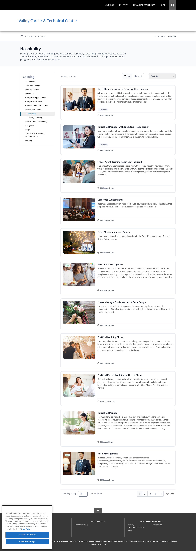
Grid (140, 76)
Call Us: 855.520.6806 (164, 36)
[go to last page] (161, 493)
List (129, 76)
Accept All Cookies (27, 534)
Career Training (81, 524)
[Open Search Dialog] (172, 5)
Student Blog (157, 524)
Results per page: (70, 494)
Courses (30, 36)
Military (131, 524)
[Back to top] (98, 523)
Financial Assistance (136, 527)
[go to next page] (155, 493)
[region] (27, 527)
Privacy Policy (102, 544)
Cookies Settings (27, 541)
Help (130, 530)
